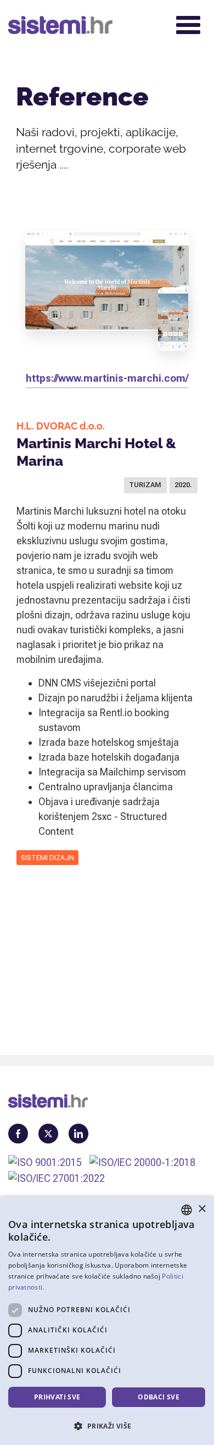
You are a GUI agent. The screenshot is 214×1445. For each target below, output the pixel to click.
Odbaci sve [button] (158, 1397)
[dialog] (107, 1320)
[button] (107, 1425)
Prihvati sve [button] (57, 1397)
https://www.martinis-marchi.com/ (107, 378)
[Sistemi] (84, 25)
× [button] (202, 1209)
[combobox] (186, 1209)
